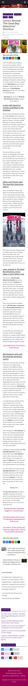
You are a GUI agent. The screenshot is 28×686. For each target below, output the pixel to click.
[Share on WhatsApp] (16, 58)
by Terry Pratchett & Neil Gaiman (14, 530)
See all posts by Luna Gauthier (11, 598)
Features (5, 17)
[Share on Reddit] (13, 58)
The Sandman (6, 35)
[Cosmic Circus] (14, 5)
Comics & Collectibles (8, 14)
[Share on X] (19, 58)
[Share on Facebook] (10, 58)
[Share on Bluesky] (7, 58)
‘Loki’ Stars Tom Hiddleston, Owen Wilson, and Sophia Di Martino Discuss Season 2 (16, 551)
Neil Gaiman (20, 34)
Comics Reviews (18, 14)
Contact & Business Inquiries (14, 673)
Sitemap (23, 676)
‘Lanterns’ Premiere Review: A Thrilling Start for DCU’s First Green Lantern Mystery (12, 638)
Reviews (10, 17)
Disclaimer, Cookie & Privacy (11, 676)
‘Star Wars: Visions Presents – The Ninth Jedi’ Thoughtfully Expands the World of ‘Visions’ (13, 616)
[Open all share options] (4, 58)
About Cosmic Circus (14, 671)
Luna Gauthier (15, 32)
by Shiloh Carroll (14, 519)
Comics (5, 34)
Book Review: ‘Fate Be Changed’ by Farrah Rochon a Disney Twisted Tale (12, 562)
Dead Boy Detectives (12, 34)
